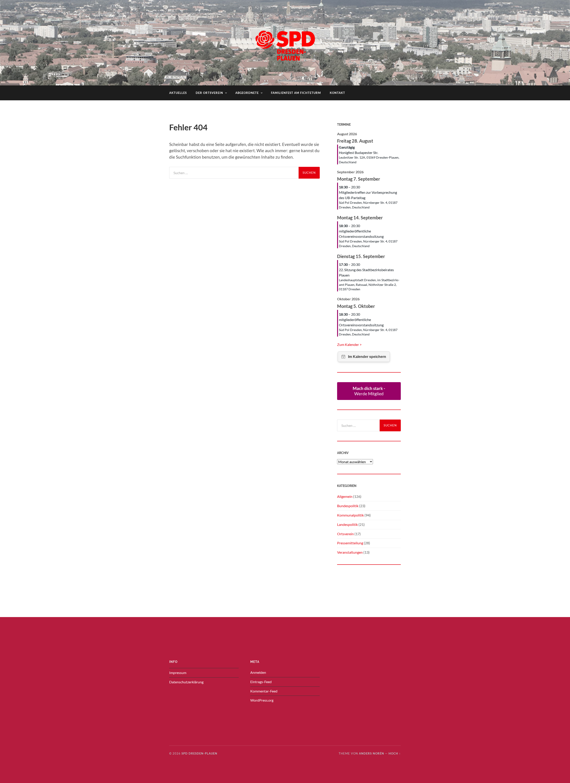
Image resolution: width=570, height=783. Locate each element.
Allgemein (344, 496)
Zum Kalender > (349, 344)
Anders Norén (371, 753)
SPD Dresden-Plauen (199, 753)
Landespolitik (347, 524)
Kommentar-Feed (263, 691)
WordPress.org (261, 700)
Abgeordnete (247, 93)
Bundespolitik (347, 506)
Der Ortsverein (209, 93)
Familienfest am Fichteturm (296, 93)
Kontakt (337, 93)
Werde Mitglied (369, 391)
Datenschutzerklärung (186, 682)
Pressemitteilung (350, 543)
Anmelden (258, 672)
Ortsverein (345, 534)
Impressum (177, 672)
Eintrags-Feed (261, 682)
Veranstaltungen (350, 552)
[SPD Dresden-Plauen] (285, 42)
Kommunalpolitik (350, 515)
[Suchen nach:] (234, 173)
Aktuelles (178, 93)
